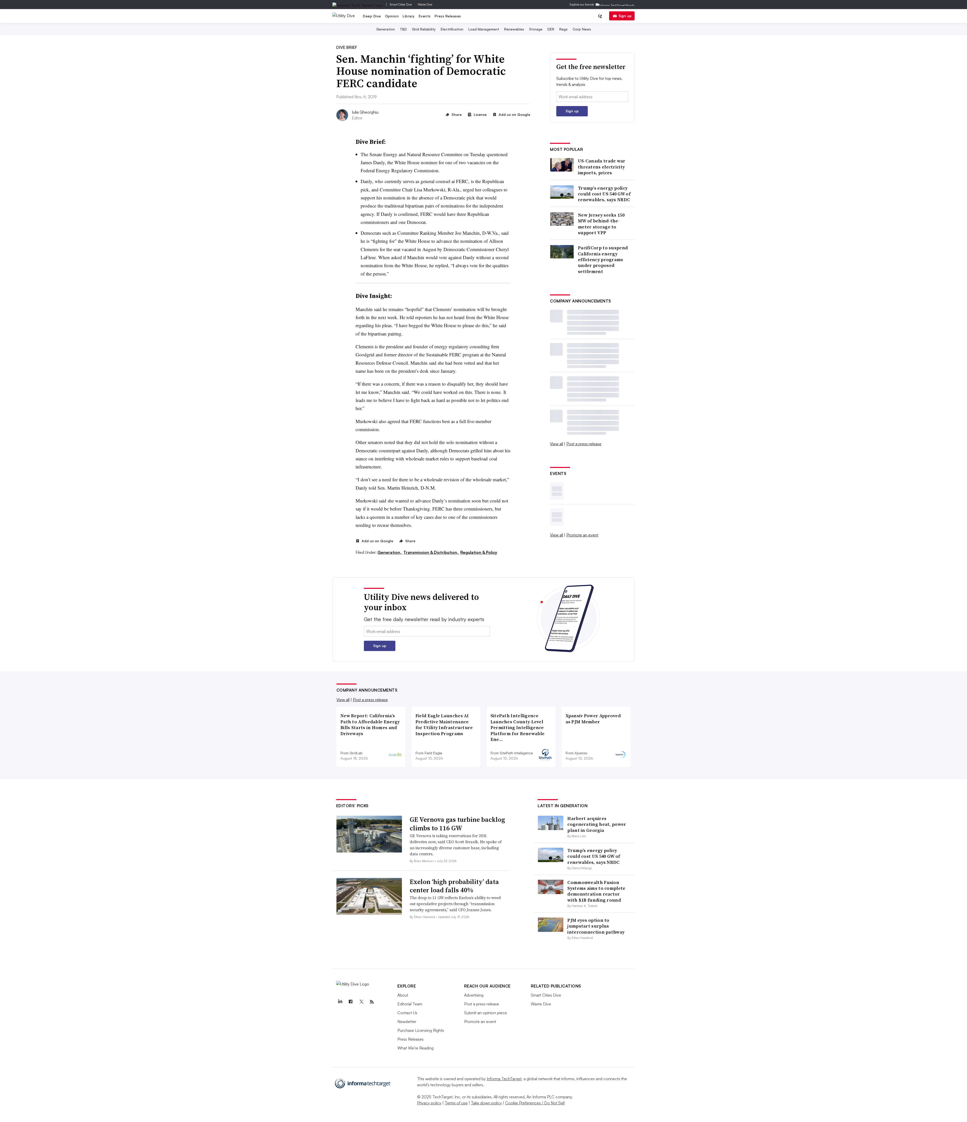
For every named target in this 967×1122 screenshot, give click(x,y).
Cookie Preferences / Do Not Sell (535, 1102)
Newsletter (406, 1021)
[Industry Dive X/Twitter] (361, 1002)
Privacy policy (429, 1102)
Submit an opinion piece (485, 1012)
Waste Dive (425, 4)
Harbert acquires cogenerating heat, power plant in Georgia (596, 824)
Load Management (483, 29)
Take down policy (486, 1102)
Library (409, 16)
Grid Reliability (424, 29)
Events (425, 16)
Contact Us (407, 1012)
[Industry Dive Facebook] (351, 1002)
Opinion (392, 16)
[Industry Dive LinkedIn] (340, 1002)
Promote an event (582, 534)
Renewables (514, 29)
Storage (535, 29)
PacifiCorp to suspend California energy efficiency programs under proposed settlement (603, 259)
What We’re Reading (415, 1047)
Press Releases (448, 16)
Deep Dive (372, 16)
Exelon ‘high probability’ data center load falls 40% (454, 886)
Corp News (582, 29)
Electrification (452, 29)
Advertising (474, 995)
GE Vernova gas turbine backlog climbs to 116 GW (457, 824)
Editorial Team (409, 1003)
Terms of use (456, 1102)
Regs (563, 29)
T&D (403, 29)
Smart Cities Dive (401, 4)
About (402, 995)
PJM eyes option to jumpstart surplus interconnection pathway (596, 926)
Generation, (389, 552)
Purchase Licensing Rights (420, 1030)
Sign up (625, 16)
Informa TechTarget (504, 1078)
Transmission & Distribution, (431, 552)
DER (550, 29)
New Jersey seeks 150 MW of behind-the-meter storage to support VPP (601, 224)
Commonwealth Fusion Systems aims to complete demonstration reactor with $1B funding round (596, 891)
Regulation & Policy (478, 552)
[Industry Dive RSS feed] (372, 1002)
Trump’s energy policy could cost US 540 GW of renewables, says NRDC (604, 194)
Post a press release (583, 443)
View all (556, 443)
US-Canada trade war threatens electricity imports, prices (602, 167)
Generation (385, 29)
